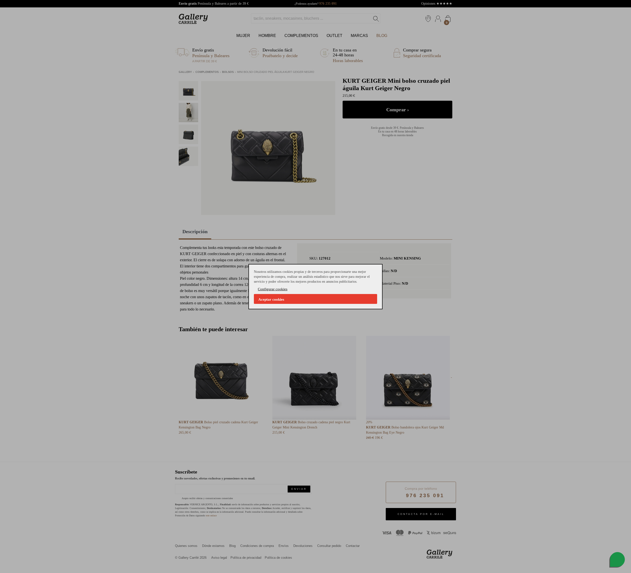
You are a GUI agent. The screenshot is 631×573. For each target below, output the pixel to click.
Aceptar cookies (271, 299)
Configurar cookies (272, 289)
